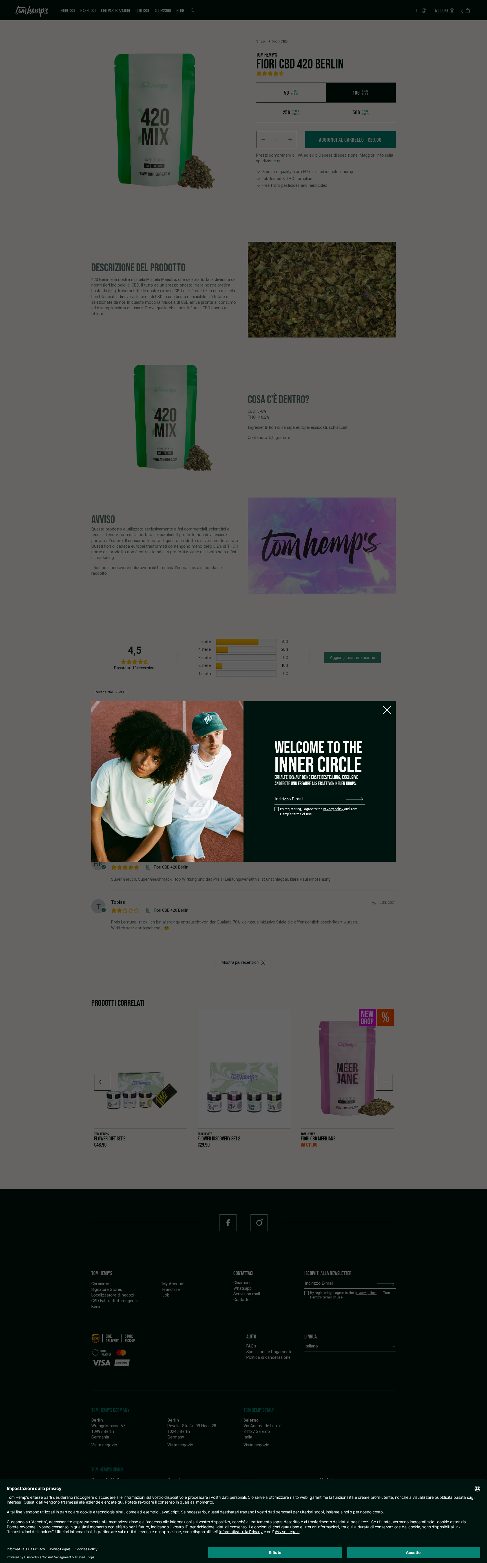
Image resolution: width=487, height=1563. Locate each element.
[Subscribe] (354, 799)
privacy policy (333, 809)
